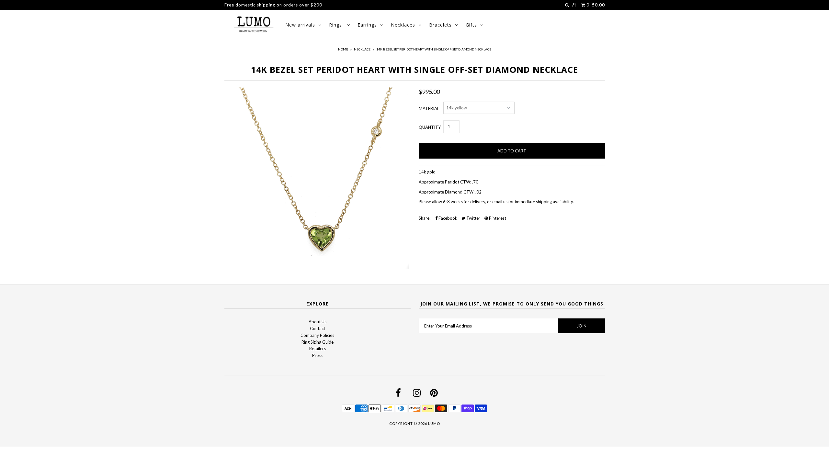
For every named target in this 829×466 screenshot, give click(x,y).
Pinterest (497, 218)
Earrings (367, 25)
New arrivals (300, 25)
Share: (424, 218)
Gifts (471, 25)
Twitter (472, 218)
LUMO (434, 423)
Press (317, 355)
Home (343, 49)
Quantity (430, 127)
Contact (317, 328)
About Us (317, 321)
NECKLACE (362, 49)
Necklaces (403, 25)
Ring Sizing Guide (317, 342)
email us (499, 201)
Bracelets (440, 25)
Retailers (317, 348)
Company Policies (317, 335)
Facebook (447, 218)
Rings (336, 25)
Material (429, 108)
